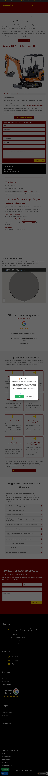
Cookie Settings (29, 396)
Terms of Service (28, 393)
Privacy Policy (20, 393)
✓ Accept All (19, 396)
